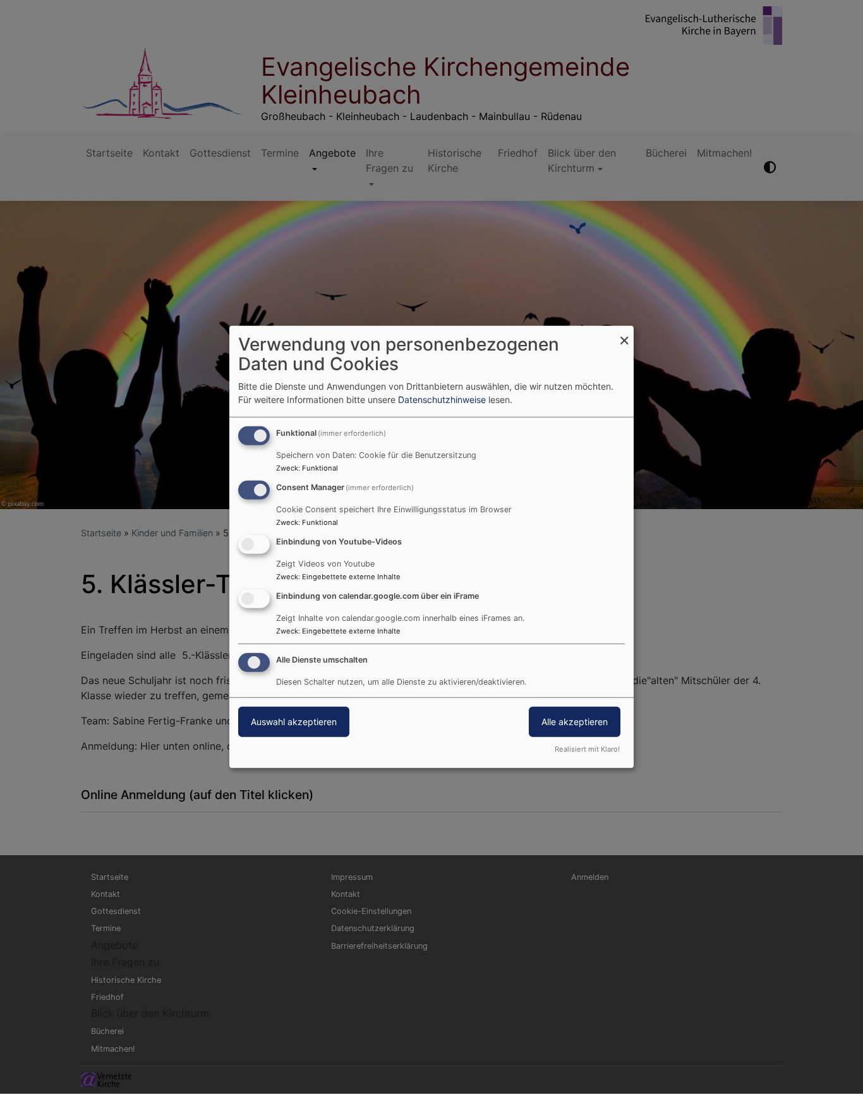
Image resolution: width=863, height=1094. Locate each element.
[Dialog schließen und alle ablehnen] (624, 334)
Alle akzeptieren (574, 721)
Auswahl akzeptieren (294, 721)
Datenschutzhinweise (442, 399)
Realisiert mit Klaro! (587, 749)
